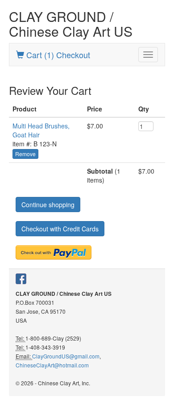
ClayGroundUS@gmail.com (65, 356)
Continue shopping (48, 204)
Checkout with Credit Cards (60, 228)
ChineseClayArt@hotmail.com (52, 365)
